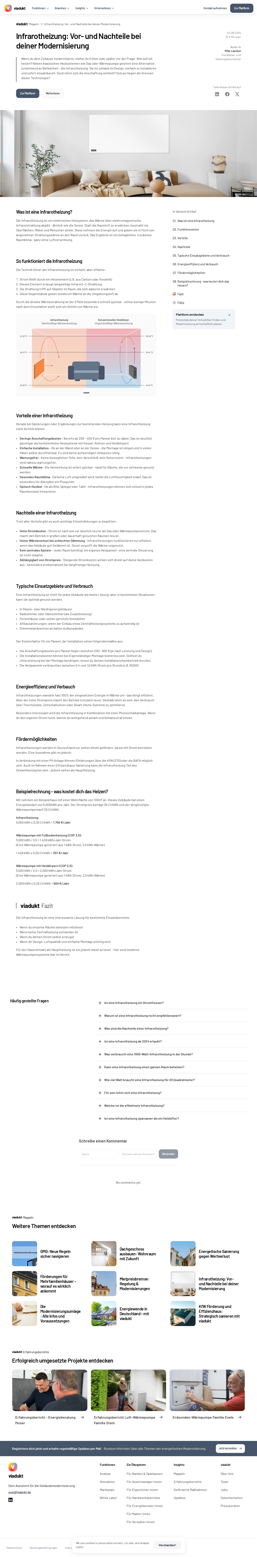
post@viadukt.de (19, 1492)
